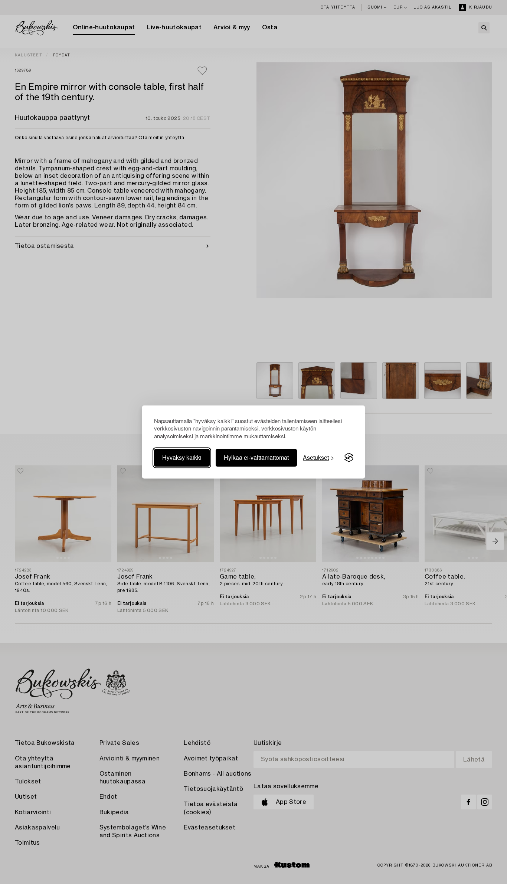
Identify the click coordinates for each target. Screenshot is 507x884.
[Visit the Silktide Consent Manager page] (349, 457)
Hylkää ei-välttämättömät (256, 457)
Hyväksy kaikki (182, 457)
